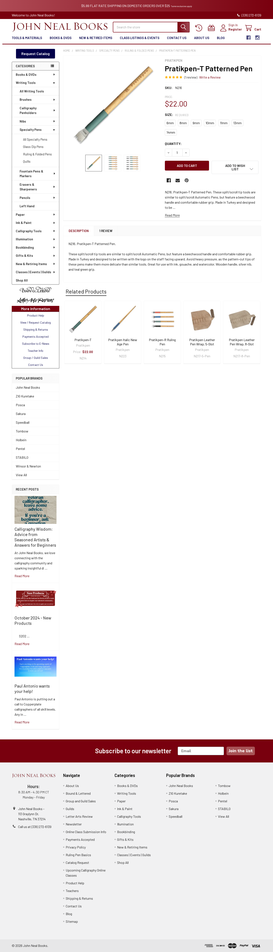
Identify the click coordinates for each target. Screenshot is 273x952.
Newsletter (74, 824)
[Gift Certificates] (212, 28)
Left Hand (27, 206)
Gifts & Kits (24, 255)
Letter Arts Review (79, 816)
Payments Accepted (80, 839)
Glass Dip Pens (33, 147)
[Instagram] (257, 37)
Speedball (22, 422)
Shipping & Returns (79, 898)
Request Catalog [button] (35, 53)
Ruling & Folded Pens (37, 154)
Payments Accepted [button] (35, 336)
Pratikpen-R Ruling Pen (162, 342)
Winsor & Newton (28, 466)
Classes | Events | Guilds (33, 272)
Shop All (22, 280)
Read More (172, 215)
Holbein (21, 440)
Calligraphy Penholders (28, 110)
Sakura (21, 414)
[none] (113, 105)
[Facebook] (248, 37)
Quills (26, 161)
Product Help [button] (35, 315)
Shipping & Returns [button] (35, 329)
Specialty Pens (31, 129)
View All (21, 475)
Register (235, 29)
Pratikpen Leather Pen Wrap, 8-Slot (242, 342)
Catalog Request (77, 862)
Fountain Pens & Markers (31, 173)
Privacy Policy (76, 847)
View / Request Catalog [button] (35, 322)
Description (79, 231)
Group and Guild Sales (81, 801)
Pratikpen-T (82, 340)
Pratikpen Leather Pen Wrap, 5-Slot (202, 342)
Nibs (23, 121)
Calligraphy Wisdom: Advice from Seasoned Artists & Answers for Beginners (35, 537)
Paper (20, 214)
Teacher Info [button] (35, 350)
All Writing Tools (32, 91)
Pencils (25, 198)
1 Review (105, 231)
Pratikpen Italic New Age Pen (122, 342)
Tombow (22, 431)
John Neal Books (28, 387)
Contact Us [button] (35, 364)
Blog (221, 38)
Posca (20, 405)
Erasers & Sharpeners (28, 187)
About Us (201, 38)
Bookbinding (25, 247)
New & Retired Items (95, 38)
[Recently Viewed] (200, 28)
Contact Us (176, 38)
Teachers (72, 891)
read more (22, 576)
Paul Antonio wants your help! (32, 688)
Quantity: (173, 144)
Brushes (26, 99)
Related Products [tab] (86, 291)
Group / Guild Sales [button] (35, 357)
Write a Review (210, 77)
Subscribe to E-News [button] (35, 343)
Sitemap (72, 921)
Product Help (75, 883)
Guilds (70, 809)
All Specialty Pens (35, 139)
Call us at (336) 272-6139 (34, 827)
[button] (35, 290)
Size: (177, 114)
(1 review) (190, 77)
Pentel (20, 449)
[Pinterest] (186, 180)
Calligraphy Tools (29, 231)
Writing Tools (26, 83)
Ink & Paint (24, 223)
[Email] (178, 180)
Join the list (241, 751)
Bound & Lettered (78, 793)
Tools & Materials (27, 38)
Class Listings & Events (139, 38)
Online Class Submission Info (86, 832)
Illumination (24, 239)
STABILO (22, 457)
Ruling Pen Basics (78, 855)
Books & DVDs (60, 38)
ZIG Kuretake (25, 396)
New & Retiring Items (31, 264)
